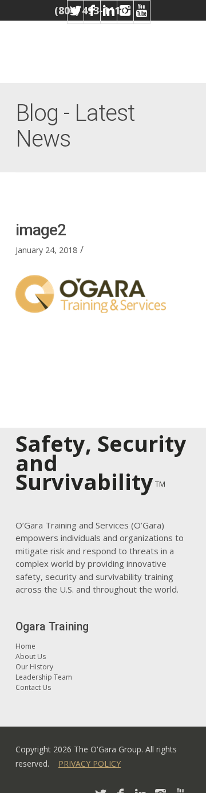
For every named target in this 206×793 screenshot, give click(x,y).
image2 (40, 229)
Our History (34, 667)
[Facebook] (92, 18)
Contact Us (33, 687)
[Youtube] (142, 18)
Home (25, 646)
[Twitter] (76, 18)
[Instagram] (125, 18)
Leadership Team (43, 677)
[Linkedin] (109, 18)
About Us (30, 656)
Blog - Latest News (74, 126)
